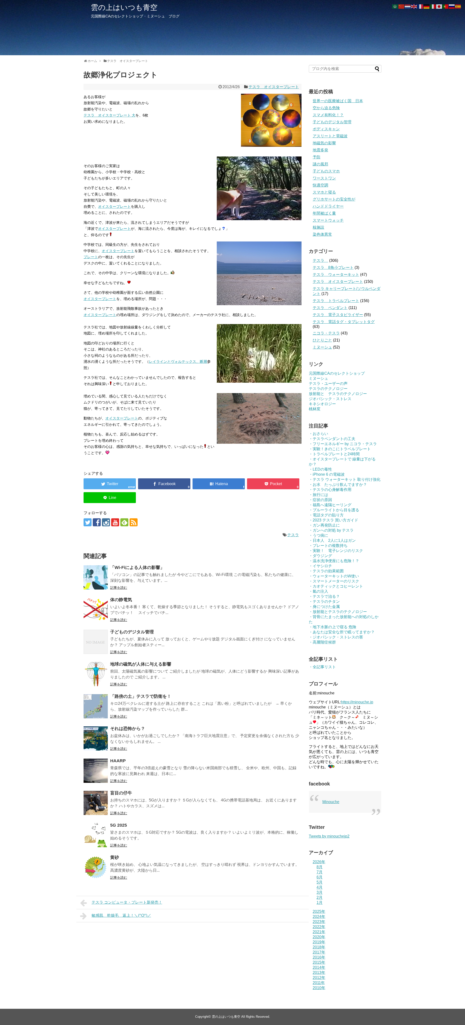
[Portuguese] (445, 6)
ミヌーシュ (322, 347)
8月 (320, 867)
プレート (91, 257)
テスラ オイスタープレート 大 (109, 115)
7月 (320, 872)
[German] (427, 6)
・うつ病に (318, 535)
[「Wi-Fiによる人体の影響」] (96, 577)
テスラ (293, 535)
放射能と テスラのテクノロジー (338, 394)
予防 (316, 157)
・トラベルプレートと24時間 (334, 454)
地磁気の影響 (324, 143)
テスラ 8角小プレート (333, 267)
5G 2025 (118, 825)
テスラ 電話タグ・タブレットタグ (344, 322)
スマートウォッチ (328, 220)
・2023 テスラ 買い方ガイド (333, 520)
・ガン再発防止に (324, 525)
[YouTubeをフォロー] (115, 522)
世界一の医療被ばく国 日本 (338, 101)
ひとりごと (322, 340)
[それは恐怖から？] (96, 738)
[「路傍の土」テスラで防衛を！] (96, 706)
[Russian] (452, 6)
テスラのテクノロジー (328, 389)
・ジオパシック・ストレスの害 (336, 637)
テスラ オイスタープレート (273, 87)
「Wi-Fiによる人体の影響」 (137, 567)
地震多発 (320, 150)
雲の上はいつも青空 (124, 7)
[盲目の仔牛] (96, 803)
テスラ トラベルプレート (336, 301)
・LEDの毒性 (320, 469)
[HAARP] (96, 771)
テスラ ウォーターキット (336, 274)
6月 (320, 877)
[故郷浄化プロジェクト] (219, 483)
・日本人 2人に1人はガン (332, 540)
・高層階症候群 (322, 642)
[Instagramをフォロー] (106, 522)
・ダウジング (320, 556)
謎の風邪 (320, 164)
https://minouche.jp (357, 702)
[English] (414, 6)
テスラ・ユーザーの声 (328, 383)
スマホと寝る (324, 192)
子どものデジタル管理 (132, 631)
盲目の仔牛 (121, 793)
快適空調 (320, 185)
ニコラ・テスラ (326, 333)
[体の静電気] (96, 610)
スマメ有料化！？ (328, 115)
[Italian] (433, 6)
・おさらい (318, 434)
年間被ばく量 (324, 213)
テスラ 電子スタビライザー (338, 315)
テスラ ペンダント (330, 308)
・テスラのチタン (324, 601)
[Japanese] (439, 6)
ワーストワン (324, 178)
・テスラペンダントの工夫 (332, 439)
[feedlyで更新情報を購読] (124, 522)
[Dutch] (408, 6)
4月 (320, 887)
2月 (320, 897)
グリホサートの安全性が (334, 199)
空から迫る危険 (326, 108)
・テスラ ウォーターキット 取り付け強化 (344, 479)
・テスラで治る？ (324, 596)
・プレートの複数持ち (328, 546)
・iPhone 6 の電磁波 (327, 474)
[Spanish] (458, 6)
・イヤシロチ (320, 566)
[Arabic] (395, 6)
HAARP (118, 760)
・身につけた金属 (324, 607)
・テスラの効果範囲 (326, 571)
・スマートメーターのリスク (334, 581)
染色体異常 (322, 234)
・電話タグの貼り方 (326, 515)
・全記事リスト (322, 667)
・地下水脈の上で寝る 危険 (332, 627)
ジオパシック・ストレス (330, 399)
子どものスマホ (326, 171)
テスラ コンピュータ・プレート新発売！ (127, 902)
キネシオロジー (322, 404)
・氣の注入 (318, 591)
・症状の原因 (320, 500)
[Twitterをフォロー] (88, 522)
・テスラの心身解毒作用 (330, 490)
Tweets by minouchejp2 (329, 836)
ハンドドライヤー (328, 206)
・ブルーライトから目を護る (334, 510)
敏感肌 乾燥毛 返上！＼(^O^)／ (121, 915)
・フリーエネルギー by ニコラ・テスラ (343, 444)
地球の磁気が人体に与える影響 (140, 664)
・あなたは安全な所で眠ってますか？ (342, 632)
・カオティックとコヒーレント (336, 586)
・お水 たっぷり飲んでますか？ (338, 484)
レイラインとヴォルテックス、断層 (178, 361)
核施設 (318, 227)
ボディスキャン (326, 129)
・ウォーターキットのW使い (334, 576)
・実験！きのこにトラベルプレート (340, 449)
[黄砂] (96, 867)
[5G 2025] (96, 835)
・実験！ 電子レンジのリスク (336, 551)
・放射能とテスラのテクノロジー (338, 612)
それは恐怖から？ (127, 728)
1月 (320, 903)
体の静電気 (121, 599)
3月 (320, 892)
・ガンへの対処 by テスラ (331, 530)
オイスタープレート (114, 206)
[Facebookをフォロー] (97, 522)
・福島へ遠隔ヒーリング (330, 505)
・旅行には (318, 495)
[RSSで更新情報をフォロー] (134, 522)
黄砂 (114, 857)
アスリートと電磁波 (330, 136)
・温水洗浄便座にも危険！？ (334, 561)
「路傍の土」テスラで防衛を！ (140, 696)
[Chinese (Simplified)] (401, 6)
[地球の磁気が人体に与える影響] (96, 674)
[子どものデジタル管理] (96, 642)
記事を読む (118, 588)
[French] (420, 6)
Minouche (330, 802)
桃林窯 (314, 409)
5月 (320, 882)
